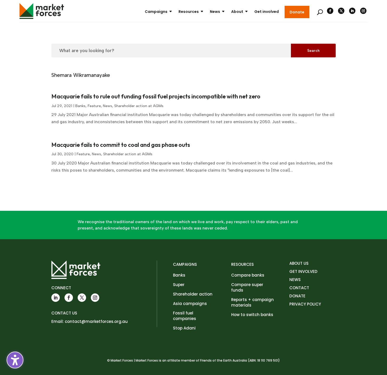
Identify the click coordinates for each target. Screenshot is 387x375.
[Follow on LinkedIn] (352, 11)
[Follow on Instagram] (363, 11)
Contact (299, 288)
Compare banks (247, 275)
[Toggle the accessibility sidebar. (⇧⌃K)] (15, 360)
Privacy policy (305, 304)
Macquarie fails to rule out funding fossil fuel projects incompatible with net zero (155, 96)
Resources (188, 11)
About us (299, 263)
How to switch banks (252, 314)
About (237, 11)
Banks (80, 106)
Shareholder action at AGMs (138, 106)
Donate (297, 12)
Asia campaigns (190, 303)
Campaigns (156, 11)
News (215, 11)
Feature (94, 106)
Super (179, 284)
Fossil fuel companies (184, 315)
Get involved (266, 11)
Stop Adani (184, 328)
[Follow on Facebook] (330, 11)
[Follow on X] (341, 11)
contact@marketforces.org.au (96, 321)
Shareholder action (192, 294)
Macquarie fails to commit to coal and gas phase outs (120, 144)
